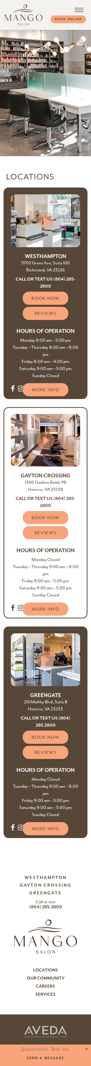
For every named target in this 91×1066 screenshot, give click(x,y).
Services (45, 994)
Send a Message (45, 1057)
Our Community (45, 978)
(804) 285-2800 (45, 907)
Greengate (45, 893)
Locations (45, 970)
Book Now (46, 298)
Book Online (68, 19)
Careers (45, 986)
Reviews (46, 313)
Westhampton (46, 877)
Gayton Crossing (46, 885)
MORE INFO (45, 389)
